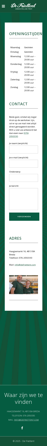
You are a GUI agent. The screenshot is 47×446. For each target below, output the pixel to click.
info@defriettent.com (25, 264)
